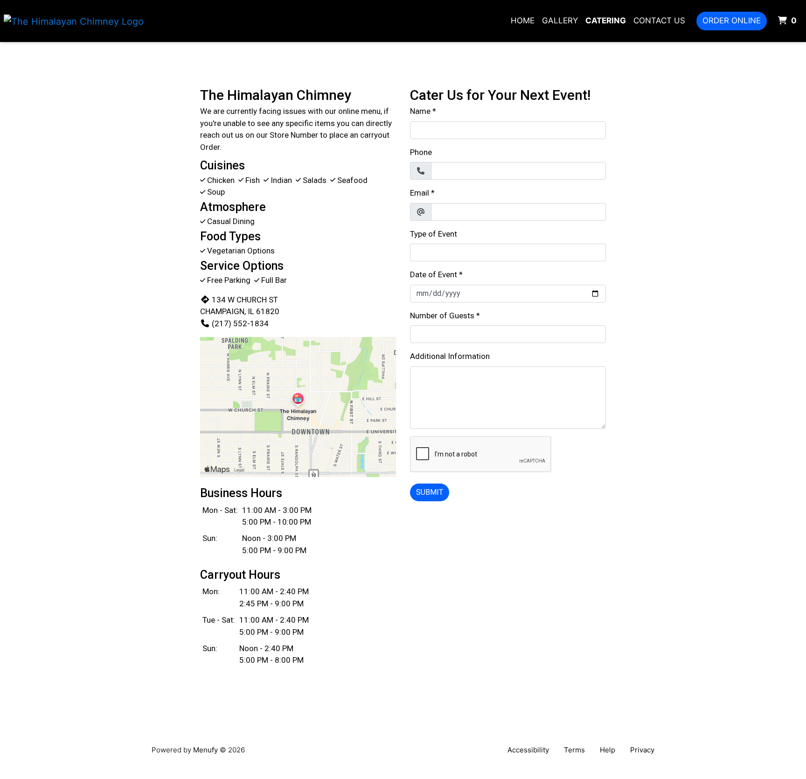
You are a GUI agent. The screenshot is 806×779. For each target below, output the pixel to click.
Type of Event (433, 234)
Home (523, 20)
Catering (605, 20)
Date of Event (433, 274)
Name (420, 111)
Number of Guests (442, 315)
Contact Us (659, 20)
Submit (429, 492)
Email (419, 192)
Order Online (731, 20)
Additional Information (450, 356)
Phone (421, 152)
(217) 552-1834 (240, 323)
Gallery (560, 20)
